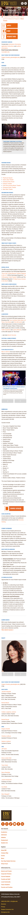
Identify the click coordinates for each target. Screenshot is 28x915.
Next (25, 134)
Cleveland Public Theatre (9, 187)
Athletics (3, 837)
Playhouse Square (7, 178)
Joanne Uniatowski (6, 779)
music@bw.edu (5, 52)
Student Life (4, 843)
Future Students (5, 884)
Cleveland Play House (8, 181)
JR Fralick (4, 748)
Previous (7, 401)
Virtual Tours (4, 863)
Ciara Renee (8, 322)
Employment (4, 840)
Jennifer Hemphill (6, 691)
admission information (15, 44)
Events (3, 855)
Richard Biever (5, 702)
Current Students (5, 876)
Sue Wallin (4, 787)
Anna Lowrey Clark (6, 758)
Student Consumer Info (7, 909)
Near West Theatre (8, 189)
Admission (4, 835)
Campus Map (4, 853)
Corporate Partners (6, 874)
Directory (3, 904)
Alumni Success (12, 335)
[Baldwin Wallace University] (2, 16)
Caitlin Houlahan (5, 329)
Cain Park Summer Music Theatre (12, 185)
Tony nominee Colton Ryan (16, 320)
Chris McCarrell (18, 322)
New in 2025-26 (5, 351)
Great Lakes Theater (8, 179)
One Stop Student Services (8, 861)
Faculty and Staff (5, 879)
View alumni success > (7, 630)
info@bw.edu (14, 901)
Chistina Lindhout (6, 736)
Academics (4, 832)
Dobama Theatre (7, 183)
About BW (3, 850)
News (2, 858)
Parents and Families (6, 887)
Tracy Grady (4, 765)
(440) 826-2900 (5, 901)
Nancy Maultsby (5, 772)
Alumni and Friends (6, 871)
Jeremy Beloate (17, 329)
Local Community (5, 882)
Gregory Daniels (5, 57)
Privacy (3, 906)
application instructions (7, 46)
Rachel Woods (5, 719)
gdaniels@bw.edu (15, 57)
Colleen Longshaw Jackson (8, 712)
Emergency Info (5, 912)
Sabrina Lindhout (6, 741)
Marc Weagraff (5, 794)
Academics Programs (9, 17)
